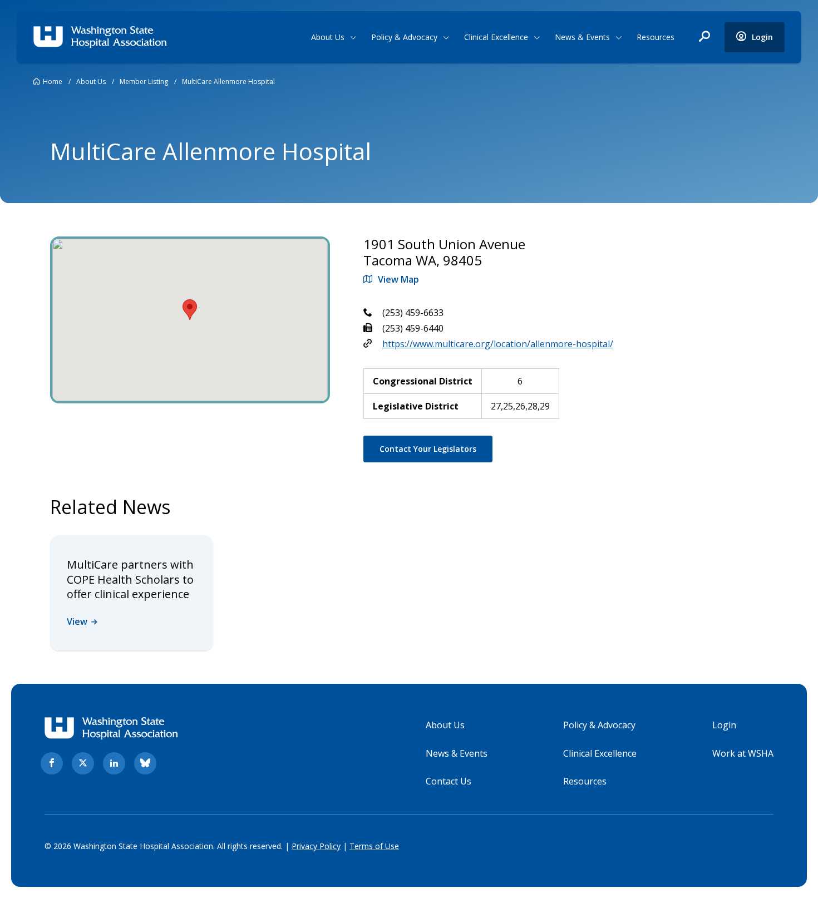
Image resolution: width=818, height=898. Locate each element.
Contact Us (448, 781)
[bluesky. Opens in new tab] (145, 763)
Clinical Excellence (496, 37)
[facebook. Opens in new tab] (52, 763)
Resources (655, 37)
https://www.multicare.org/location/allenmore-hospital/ (497, 344)
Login (724, 725)
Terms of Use (374, 846)
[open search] (704, 37)
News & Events (582, 37)
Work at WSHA (742, 753)
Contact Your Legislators (428, 448)
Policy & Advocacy (404, 37)
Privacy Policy (316, 846)
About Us (327, 37)
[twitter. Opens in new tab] (83, 763)
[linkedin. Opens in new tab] (114, 763)
